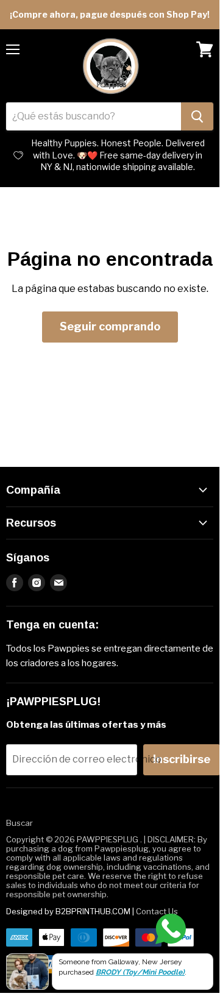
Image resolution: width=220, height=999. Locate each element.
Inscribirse (181, 759)
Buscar (19, 823)
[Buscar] (197, 116)
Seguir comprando (110, 326)
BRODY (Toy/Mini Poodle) (140, 972)
